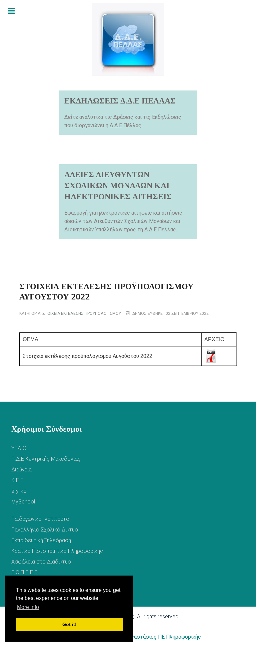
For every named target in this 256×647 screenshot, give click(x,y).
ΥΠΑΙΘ (18, 448)
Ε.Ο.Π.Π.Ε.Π (24, 572)
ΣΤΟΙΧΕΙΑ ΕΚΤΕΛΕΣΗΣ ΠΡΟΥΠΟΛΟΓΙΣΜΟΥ (81, 313)
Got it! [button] (69, 624)
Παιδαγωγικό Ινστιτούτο (40, 519)
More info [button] (28, 607)
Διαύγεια (21, 469)
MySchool (23, 501)
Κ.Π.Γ (17, 480)
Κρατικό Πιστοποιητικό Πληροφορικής (57, 551)
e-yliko (19, 491)
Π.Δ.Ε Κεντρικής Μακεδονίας (46, 459)
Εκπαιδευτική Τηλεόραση (41, 540)
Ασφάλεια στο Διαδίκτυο (41, 562)
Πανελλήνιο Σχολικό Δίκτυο (44, 529)
